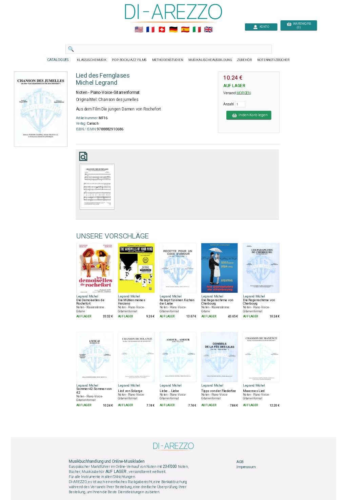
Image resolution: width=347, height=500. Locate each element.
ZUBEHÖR (244, 60)
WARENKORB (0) (301, 26)
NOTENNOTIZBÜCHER (273, 60)
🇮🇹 (196, 30)
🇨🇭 (162, 30)
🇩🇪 (173, 30)
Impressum (246, 467)
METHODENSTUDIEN (167, 60)
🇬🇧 (208, 30)
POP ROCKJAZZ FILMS (129, 60)
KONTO (263, 27)
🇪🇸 (185, 30)
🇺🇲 (139, 30)
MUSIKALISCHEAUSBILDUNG (210, 60)
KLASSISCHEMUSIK (92, 60)
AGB (240, 462)
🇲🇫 (150, 30)
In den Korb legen (252, 115)
